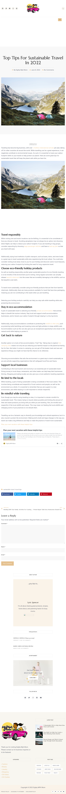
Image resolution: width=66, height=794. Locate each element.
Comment (4, 523)
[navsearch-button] (63, 8)
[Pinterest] (16, 8)
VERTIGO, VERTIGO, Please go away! (23, 638)
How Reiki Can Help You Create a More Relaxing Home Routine (53, 733)
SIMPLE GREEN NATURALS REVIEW (23, 646)
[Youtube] (9, 8)
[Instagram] (13, 8)
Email (3, 555)
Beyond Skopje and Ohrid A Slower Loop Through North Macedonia (53, 740)
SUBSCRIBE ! (33, 677)
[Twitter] (6, 8)
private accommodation (45, 311)
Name (3, 547)
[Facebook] (2, 8)
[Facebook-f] (53, 791)
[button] (7, 494)
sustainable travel (8, 489)
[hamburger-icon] (60, 19)
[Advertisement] (33, 34)
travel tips (18, 489)
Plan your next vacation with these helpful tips (16, 424)
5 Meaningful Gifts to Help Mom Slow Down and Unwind (54, 726)
